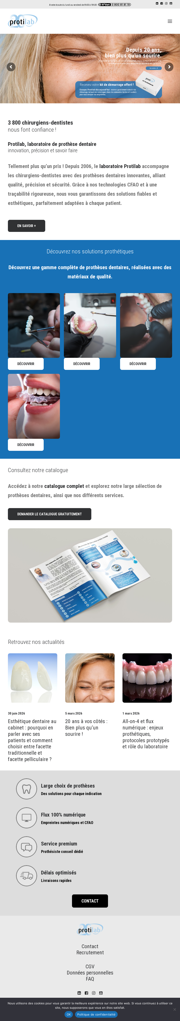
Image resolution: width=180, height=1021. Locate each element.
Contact (90, 946)
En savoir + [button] (26, 226)
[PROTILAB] (23, 21)
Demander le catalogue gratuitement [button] (49, 514)
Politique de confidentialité (96, 1014)
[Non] (174, 1009)
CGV (90, 967)
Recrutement (90, 952)
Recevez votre (107, 85)
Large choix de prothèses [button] (68, 786)
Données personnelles (90, 973)
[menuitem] (157, 3)
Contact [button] (90, 901)
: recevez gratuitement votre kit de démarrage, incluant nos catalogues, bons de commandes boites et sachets (108, 91)
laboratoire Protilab (120, 166)
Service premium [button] (59, 844)
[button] (157, 3)
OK (69, 1014)
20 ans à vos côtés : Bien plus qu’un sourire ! (29, 727)
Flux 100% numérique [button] (63, 815)
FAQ (90, 979)
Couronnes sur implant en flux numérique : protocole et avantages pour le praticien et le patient (146, 734)
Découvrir (25, 364)
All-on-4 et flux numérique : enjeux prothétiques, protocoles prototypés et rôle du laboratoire (88, 734)
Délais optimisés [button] (58, 873)
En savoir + (153, 68)
